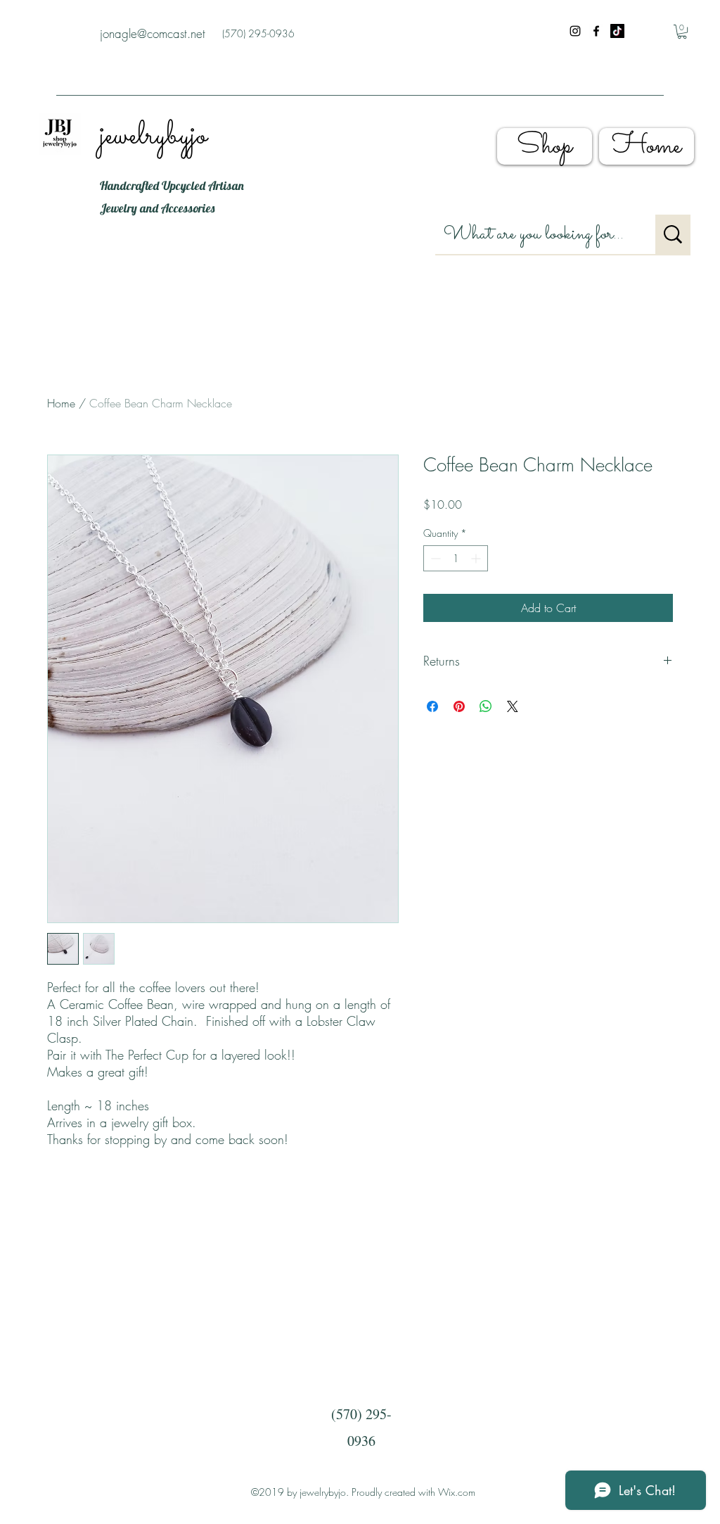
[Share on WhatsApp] (485, 706)
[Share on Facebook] (432, 706)
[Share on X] (512, 706)
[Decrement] (434, 558)
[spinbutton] (455, 558)
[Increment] (477, 558)
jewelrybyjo (153, 136)
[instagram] (575, 31)
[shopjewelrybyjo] (617, 31)
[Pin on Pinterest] (459, 706)
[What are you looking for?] (672, 234)
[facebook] (596, 31)
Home (61, 403)
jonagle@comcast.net (152, 33)
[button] (682, 32)
